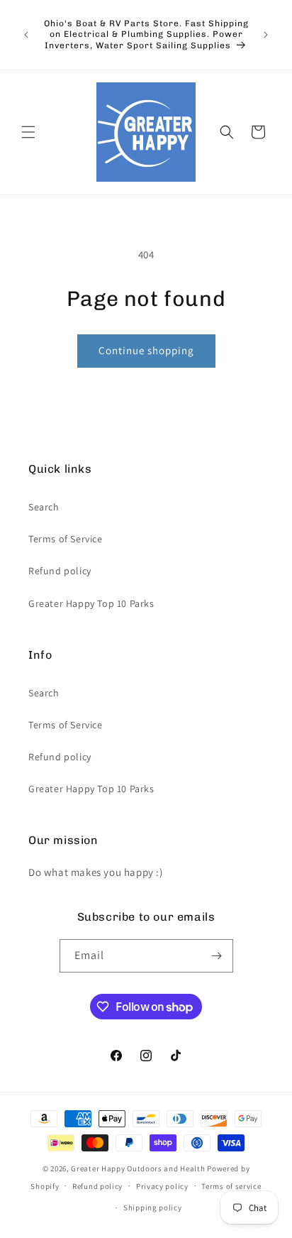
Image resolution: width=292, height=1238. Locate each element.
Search (44, 506)
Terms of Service (65, 538)
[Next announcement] (265, 34)
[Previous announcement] (26, 34)
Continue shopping (146, 350)
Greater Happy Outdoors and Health (138, 1168)
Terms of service (231, 1186)
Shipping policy (152, 1207)
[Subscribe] (216, 956)
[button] (28, 132)
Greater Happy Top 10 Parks (91, 603)
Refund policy (59, 570)
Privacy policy (162, 1186)
